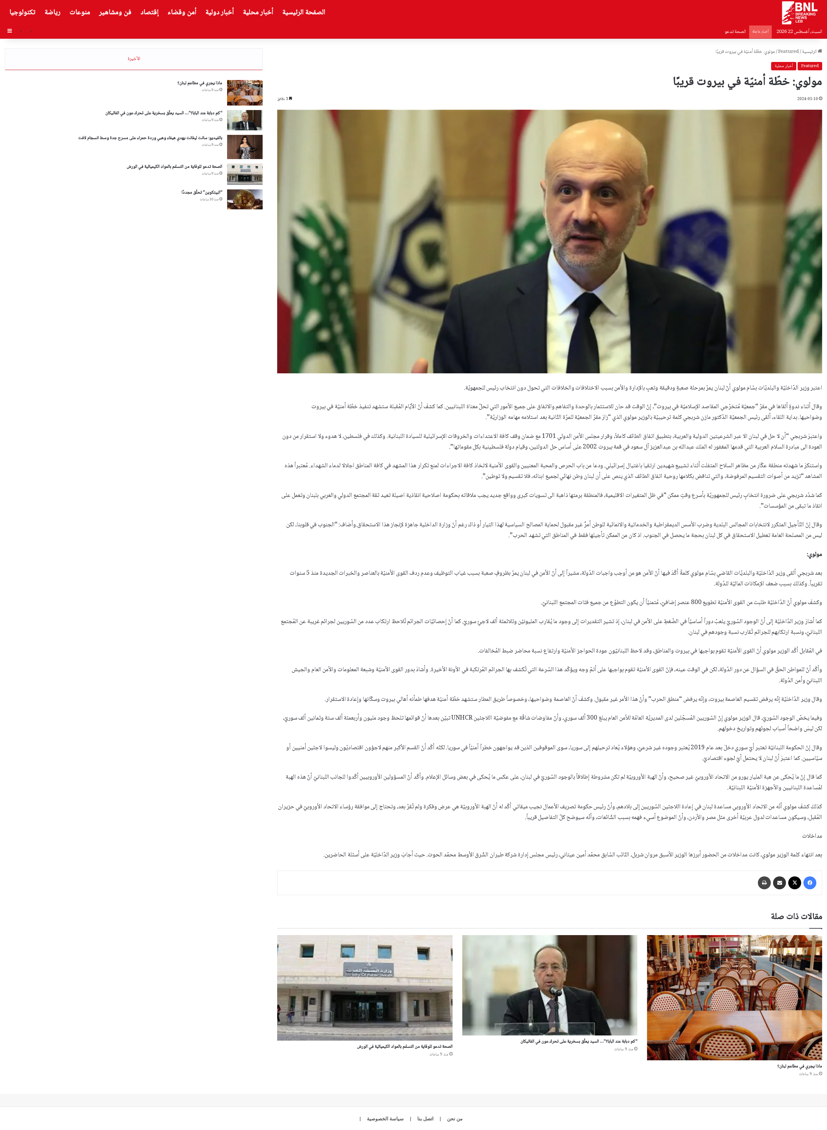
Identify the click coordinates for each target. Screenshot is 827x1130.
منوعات (79, 12)
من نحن (455, 1118)
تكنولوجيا (22, 12)
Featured (788, 52)
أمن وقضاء (182, 12)
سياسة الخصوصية (385, 1118)
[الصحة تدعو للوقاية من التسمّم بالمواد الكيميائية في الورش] (364, 987)
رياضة (52, 12)
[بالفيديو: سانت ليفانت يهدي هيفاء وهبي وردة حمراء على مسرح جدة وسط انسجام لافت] (245, 147)
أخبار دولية (219, 12)
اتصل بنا (425, 1118)
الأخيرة (134, 59)
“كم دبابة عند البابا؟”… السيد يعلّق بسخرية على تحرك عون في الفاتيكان (578, 1041)
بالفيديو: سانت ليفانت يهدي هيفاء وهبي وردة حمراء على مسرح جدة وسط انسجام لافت (150, 138)
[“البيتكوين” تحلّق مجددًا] (245, 199)
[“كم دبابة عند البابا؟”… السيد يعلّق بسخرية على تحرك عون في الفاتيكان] (549, 985)
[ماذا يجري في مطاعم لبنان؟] (734, 997)
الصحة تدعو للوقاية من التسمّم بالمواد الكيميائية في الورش (695, 32)
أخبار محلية (258, 12)
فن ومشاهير (115, 12)
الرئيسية (810, 52)
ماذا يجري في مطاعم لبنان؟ (799, 1066)
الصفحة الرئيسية (303, 12)
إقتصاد (150, 12)
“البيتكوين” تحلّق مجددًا (202, 193)
